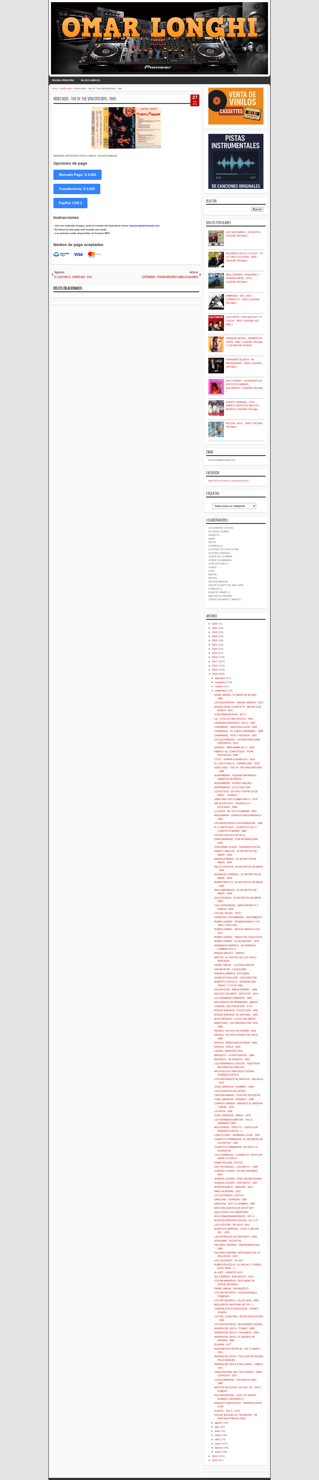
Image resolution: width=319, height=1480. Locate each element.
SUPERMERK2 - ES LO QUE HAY (232, 787)
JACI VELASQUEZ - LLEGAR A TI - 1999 (236, 1166)
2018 (214, 657)
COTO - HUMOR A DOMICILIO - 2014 (234, 759)
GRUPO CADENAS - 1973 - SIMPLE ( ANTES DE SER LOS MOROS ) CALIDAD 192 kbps (242, 405)
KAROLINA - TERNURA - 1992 (230, 1199)
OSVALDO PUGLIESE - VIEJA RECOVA (235, 977)
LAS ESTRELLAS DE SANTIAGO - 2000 (235, 1236)
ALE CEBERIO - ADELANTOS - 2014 (233, 1276)
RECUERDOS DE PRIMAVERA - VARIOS (236, 1002)
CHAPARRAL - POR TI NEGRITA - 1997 (235, 735)
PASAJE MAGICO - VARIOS (229, 953)
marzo (218, 1443)
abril (217, 1439)
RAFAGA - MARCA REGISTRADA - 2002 (235, 1042)
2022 (214, 640)
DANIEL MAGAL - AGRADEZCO (231, 1288)
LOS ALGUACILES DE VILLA (229, 835)
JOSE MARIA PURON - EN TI (230, 714)
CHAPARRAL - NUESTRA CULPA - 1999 (235, 727)
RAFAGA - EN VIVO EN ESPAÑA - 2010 (235, 1030)
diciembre (220, 678)
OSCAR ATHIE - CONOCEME (230, 969)
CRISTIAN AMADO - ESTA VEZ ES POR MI (237, 1095)
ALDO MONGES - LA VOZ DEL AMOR (234, 1018)
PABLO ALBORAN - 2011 (227, 1191)
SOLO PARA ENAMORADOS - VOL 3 (234, 1216)
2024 (214, 632)
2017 (214, 661)
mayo (218, 1435)
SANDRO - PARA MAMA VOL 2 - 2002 (234, 747)
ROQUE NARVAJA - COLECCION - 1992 (236, 1010)
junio (217, 1431)
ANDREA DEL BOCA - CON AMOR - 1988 (236, 1332)
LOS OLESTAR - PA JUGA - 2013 (232, 1224)
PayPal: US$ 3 (70, 203)
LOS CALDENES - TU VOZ (228, 1260)
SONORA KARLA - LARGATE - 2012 (233, 1187)
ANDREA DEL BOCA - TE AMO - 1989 (234, 1328)
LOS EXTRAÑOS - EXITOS (228, 1195)
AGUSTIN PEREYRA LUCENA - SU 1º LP (236, 1220)
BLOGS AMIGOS (90, 80)
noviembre (220, 682)
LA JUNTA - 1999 (223, 1111)
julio (217, 1427)
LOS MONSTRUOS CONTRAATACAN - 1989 (238, 823)
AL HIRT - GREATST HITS (228, 1272)
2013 (214, 1456)
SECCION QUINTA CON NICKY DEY (234, 1208)
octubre (219, 686)
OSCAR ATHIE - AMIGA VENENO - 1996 (235, 989)
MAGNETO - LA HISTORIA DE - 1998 (234, 1055)
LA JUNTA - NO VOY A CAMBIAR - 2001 (235, 811)
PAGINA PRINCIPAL (63, 80)
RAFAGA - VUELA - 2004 (227, 1046)
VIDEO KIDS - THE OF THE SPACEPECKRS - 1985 (84, 99)
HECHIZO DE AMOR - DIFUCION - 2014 (236, 993)
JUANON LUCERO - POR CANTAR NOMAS (238, 1178)
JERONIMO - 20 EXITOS (227, 1240)
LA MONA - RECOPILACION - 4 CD (233, 1006)
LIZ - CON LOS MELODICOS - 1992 (233, 718)
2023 (214, 636)
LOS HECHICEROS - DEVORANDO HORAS (238, 1324)
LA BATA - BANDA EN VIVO (228, 1051)
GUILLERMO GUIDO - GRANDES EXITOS (237, 847)
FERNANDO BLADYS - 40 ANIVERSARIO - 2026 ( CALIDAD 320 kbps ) (244, 363)
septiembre (221, 690)
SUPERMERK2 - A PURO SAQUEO (233, 783)
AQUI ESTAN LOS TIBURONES (231, 1212)
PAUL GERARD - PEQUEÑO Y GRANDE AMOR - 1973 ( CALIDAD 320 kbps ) (242, 278)
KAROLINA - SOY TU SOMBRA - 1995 (234, 1203)
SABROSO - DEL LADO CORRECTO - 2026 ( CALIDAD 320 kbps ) (243, 299)
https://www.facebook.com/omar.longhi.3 (229, 480)
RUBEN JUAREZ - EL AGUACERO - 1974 (236, 941)
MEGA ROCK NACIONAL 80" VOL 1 (233, 1304)
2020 (214, 649)
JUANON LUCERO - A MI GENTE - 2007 (236, 1182)
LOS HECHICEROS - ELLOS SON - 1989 (236, 1300)
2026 (214, 623)
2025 (214, 628)
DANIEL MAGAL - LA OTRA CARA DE (234, 965)
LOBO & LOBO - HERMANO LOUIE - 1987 (237, 1135)
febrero (218, 1447)
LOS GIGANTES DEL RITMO (230, 1091)
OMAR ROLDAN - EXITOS (228, 1162)
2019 (214, 653)
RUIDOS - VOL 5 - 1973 (227, 1410)
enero (218, 1451)
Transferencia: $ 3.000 (77, 189)
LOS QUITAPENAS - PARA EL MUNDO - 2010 (238, 702)
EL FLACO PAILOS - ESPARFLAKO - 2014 (237, 763)
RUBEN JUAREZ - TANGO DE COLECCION (238, 937)
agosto (218, 1422)
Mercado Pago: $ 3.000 (77, 175)
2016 (214, 665)
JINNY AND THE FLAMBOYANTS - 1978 (235, 799)
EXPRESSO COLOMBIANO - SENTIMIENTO (238, 917)
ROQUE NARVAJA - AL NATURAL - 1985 (236, 1014)
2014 (214, 674)
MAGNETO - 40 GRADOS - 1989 (232, 1059)
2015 (214, 669)
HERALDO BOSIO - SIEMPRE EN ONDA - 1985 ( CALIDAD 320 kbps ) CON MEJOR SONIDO (244, 342)
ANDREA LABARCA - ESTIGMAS (231, 973)
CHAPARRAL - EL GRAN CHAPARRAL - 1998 (238, 731)
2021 (214, 644)
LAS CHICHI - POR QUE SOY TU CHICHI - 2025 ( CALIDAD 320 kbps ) (244, 320)
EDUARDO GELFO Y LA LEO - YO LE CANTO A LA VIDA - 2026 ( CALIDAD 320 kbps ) (244, 257)
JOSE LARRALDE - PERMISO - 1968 (234, 1099)
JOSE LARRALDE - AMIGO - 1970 (232, 1115)
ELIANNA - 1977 (222, 1344)
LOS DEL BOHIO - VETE (227, 913)
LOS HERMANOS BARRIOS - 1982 (233, 998)
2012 (214, 1460)
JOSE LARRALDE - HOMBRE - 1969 (233, 1086)
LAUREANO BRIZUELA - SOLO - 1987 (234, 723)
